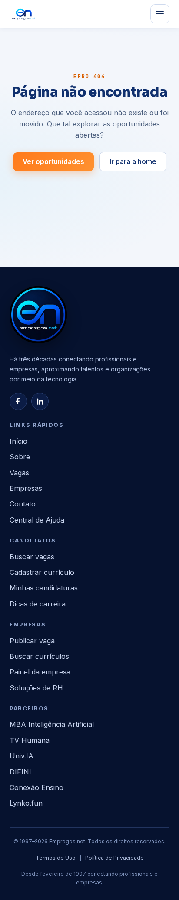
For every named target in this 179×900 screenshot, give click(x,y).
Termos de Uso (56, 858)
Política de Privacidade (114, 858)
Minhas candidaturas (44, 588)
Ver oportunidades (53, 162)
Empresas (26, 488)
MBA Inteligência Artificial (52, 724)
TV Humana (30, 740)
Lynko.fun (26, 803)
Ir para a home (132, 162)
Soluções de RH (36, 688)
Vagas (19, 472)
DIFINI (20, 772)
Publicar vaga (32, 640)
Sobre (20, 456)
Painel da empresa (40, 672)
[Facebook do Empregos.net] (18, 401)
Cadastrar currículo (42, 572)
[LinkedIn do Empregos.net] (40, 401)
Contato (23, 504)
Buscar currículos (39, 656)
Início (18, 441)
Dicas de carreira (38, 604)
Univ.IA (21, 756)
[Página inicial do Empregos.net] (24, 14)
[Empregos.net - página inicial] (38, 314)
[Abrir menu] (159, 13)
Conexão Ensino (36, 787)
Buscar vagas (32, 556)
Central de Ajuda (37, 520)
